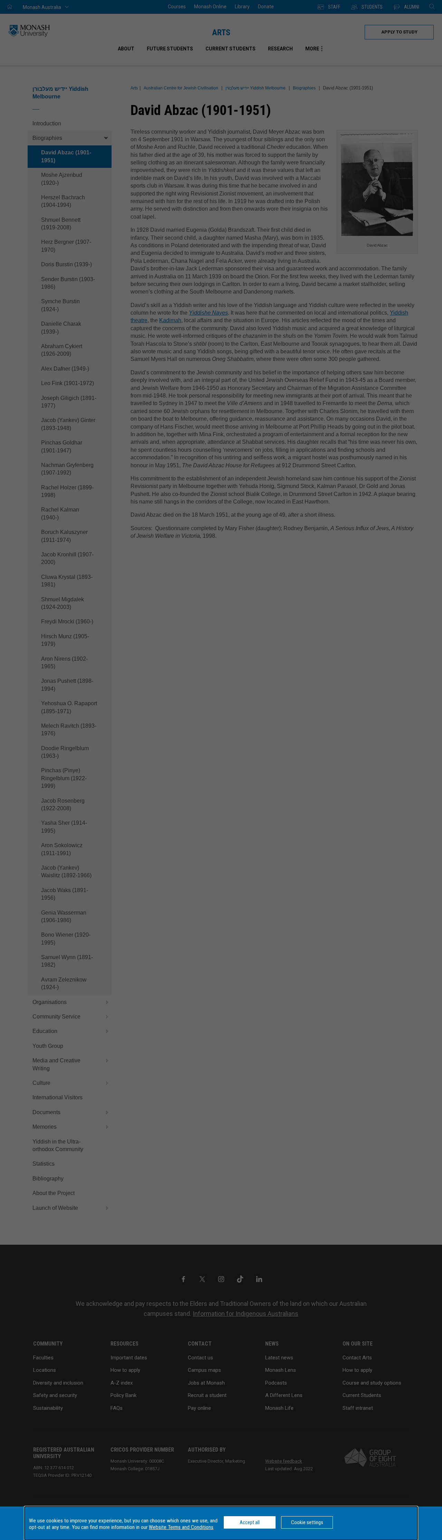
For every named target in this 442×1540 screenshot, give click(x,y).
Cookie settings (307, 1522)
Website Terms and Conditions (181, 1527)
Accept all (250, 1522)
